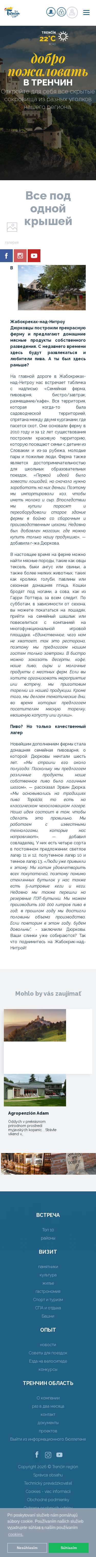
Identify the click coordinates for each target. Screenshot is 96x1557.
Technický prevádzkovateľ (48, 1483)
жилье (48, 1283)
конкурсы (48, 1369)
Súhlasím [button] (69, 1548)
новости (48, 1344)
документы (48, 1422)
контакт (48, 1414)
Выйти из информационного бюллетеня (48, 1439)
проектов (48, 1431)
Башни (48, 1316)
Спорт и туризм (48, 1299)
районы (48, 1238)
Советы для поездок (48, 1352)
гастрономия (48, 1291)
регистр (51, 11)
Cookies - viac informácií (48, 1491)
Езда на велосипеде (48, 1361)
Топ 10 (48, 1229)
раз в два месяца (48, 1406)
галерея (12, 242)
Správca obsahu (48, 1475)
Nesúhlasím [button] (27, 1548)
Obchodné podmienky (48, 1499)
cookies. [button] (15, 1534)
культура (48, 1274)
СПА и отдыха (48, 1307)
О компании (48, 1398)
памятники (48, 1266)
